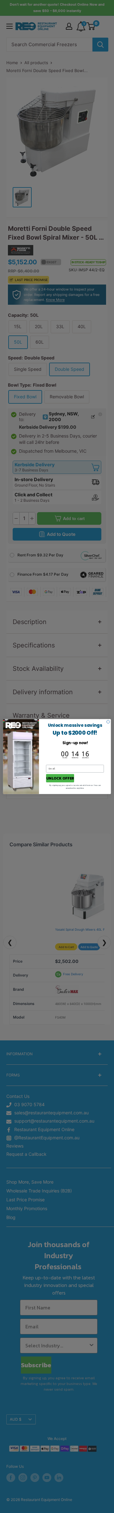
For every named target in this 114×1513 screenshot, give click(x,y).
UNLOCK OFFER (60, 778)
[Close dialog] (108, 721)
